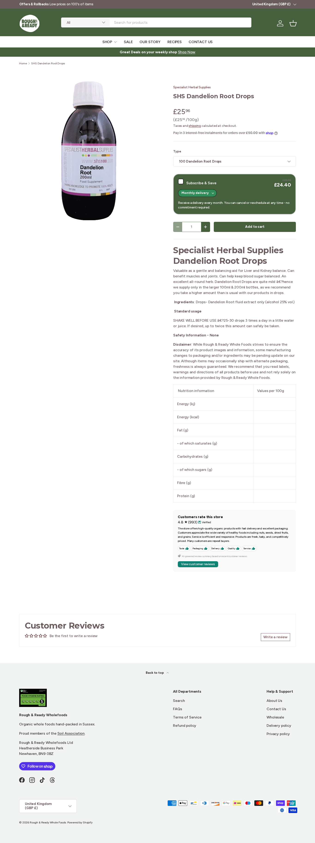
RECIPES (174, 42)
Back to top (155, 673)
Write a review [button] (275, 637)
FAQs (177, 709)
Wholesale (275, 717)
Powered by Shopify (79, 822)
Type (177, 151)
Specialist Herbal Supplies (192, 87)
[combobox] (156, 22)
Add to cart (254, 227)
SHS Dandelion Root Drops (48, 63)
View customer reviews (198, 564)
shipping (195, 126)
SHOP (107, 42)
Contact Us (276, 709)
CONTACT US (201, 42)
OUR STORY (150, 42)
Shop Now (187, 52)
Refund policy (184, 725)
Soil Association (71, 733)
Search (179, 700)
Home (23, 63)
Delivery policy (279, 725)
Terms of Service (187, 717)
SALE (128, 42)
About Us (274, 700)
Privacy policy (278, 734)
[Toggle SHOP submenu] (115, 42)
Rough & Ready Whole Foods (48, 822)
